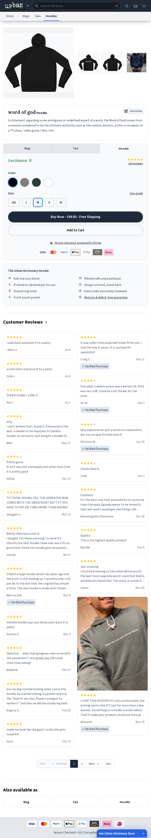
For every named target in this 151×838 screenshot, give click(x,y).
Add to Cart (75, 230)
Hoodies (51, 16)
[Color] (12, 182)
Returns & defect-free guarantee (106, 297)
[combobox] (76, 6)
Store (10, 16)
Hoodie (124, 148)
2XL (14, 202)
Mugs (26, 16)
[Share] (126, 5)
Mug (27, 148)
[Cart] (143, 5)
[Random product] (116, 6)
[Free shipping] (135, 5)
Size (11, 193)
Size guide (136, 193)
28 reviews (135, 163)
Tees (38, 16)
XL (61, 202)
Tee (75, 148)
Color (12, 173)
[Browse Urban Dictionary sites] (17, 6)
